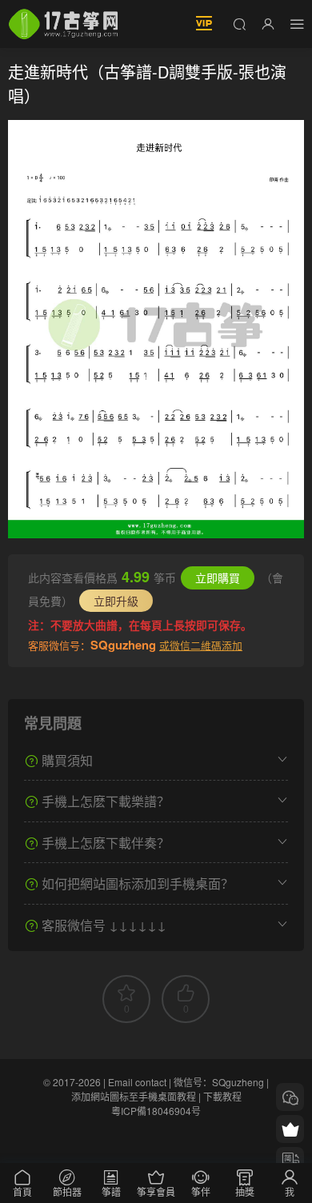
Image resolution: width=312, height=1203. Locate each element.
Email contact (137, 1082)
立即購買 (217, 578)
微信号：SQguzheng (219, 1082)
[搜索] (239, 23)
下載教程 (222, 1096)
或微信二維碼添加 (200, 645)
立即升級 (116, 601)
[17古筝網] (63, 24)
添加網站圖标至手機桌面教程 (133, 1096)
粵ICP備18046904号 (156, 1110)
